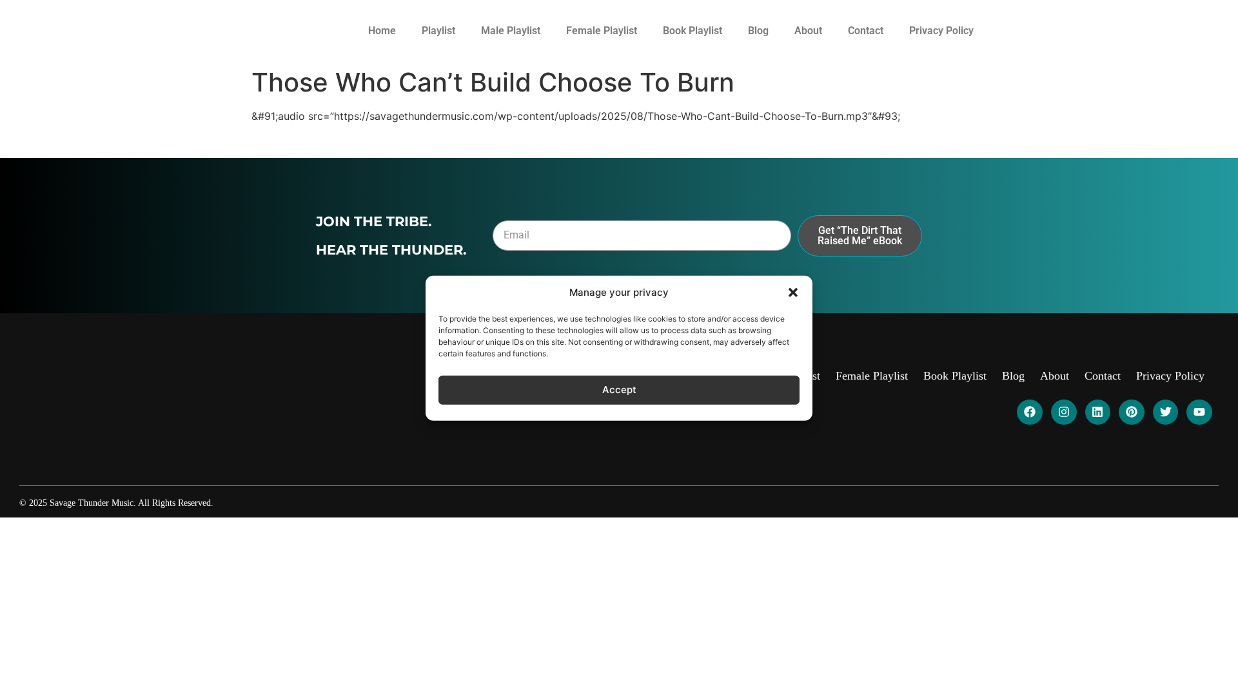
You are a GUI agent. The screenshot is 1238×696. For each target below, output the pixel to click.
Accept (619, 389)
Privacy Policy (941, 30)
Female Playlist (601, 30)
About (808, 30)
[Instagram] (1064, 412)
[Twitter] (1166, 412)
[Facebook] (1030, 412)
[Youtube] (1199, 412)
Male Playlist (510, 30)
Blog (758, 30)
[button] (793, 292)
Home (382, 30)
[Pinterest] (1132, 412)
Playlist (438, 30)
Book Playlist (692, 30)
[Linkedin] (1098, 412)
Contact (865, 30)
